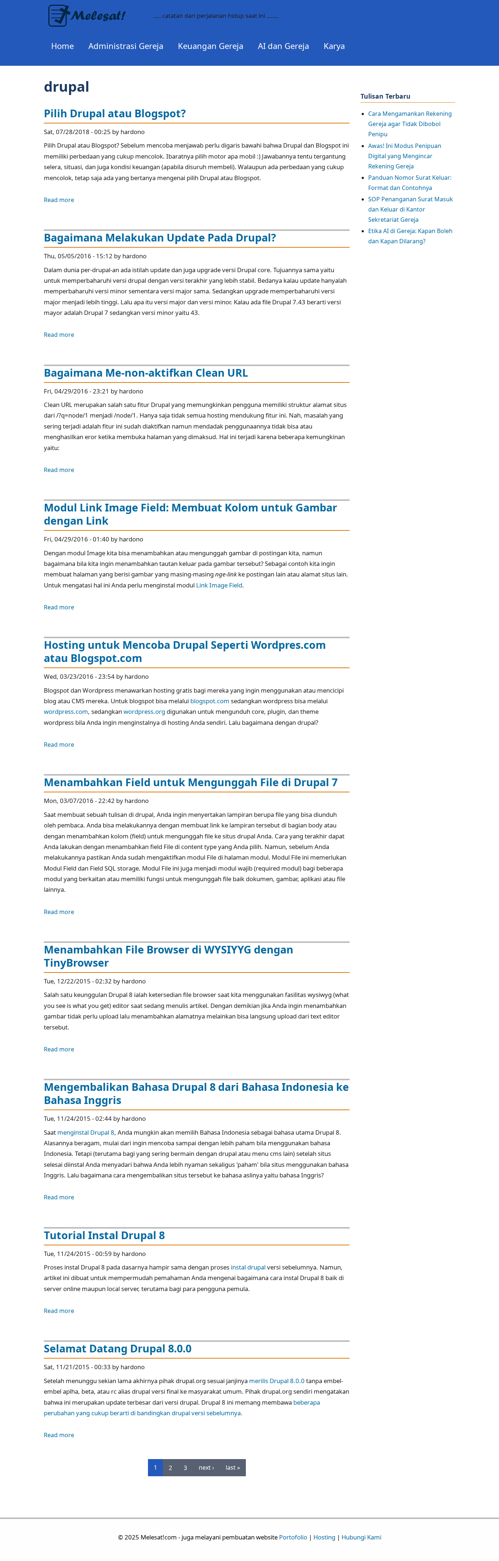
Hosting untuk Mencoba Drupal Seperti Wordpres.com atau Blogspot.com (185, 651)
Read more (59, 200)
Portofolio (293, 1537)
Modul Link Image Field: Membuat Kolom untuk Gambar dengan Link (190, 514)
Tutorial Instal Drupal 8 (104, 1235)
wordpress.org (144, 711)
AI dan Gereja (283, 45)
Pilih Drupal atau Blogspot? (115, 113)
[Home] (95, 10)
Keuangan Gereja (210, 45)
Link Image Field (219, 585)
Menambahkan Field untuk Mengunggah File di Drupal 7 (191, 782)
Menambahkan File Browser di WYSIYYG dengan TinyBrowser (168, 956)
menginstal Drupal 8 (85, 1132)
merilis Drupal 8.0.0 (277, 1381)
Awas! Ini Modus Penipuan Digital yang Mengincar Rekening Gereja (404, 156)
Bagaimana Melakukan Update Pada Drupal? (160, 237)
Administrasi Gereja (125, 45)
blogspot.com (209, 701)
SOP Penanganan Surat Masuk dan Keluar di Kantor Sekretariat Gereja (410, 209)
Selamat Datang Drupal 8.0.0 (117, 1348)
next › (206, 1467)
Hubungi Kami (361, 1537)
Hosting (324, 1537)
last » (233, 1467)
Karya (334, 45)
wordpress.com (66, 711)
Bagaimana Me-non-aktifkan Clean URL (146, 372)
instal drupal (248, 1267)
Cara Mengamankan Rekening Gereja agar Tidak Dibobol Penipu (410, 124)
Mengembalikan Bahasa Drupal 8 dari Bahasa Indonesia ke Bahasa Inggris (196, 1093)
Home (62, 45)
